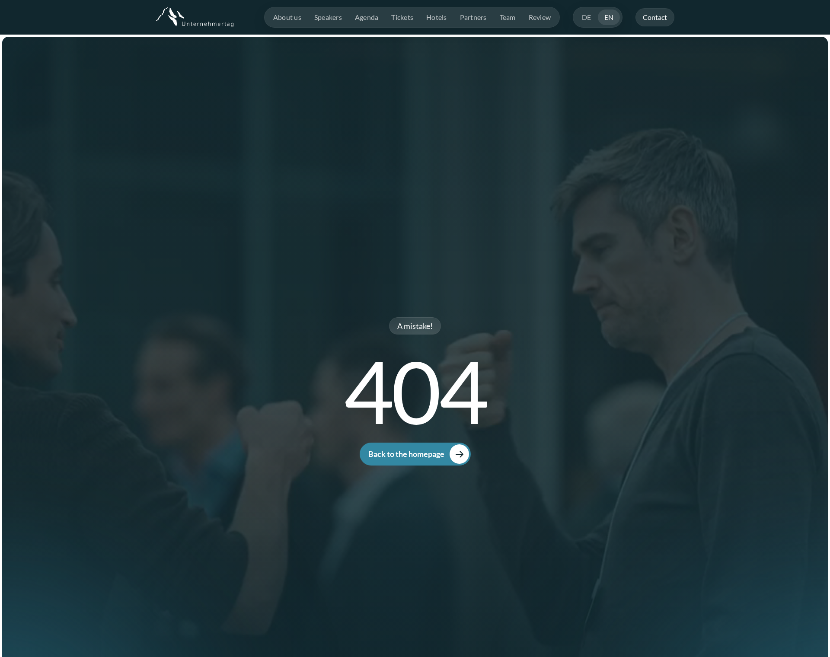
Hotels (436, 17)
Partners (473, 17)
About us (287, 17)
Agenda (367, 17)
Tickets (402, 17)
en (609, 17)
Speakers (328, 17)
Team (508, 17)
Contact (655, 17)
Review (540, 17)
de (586, 17)
